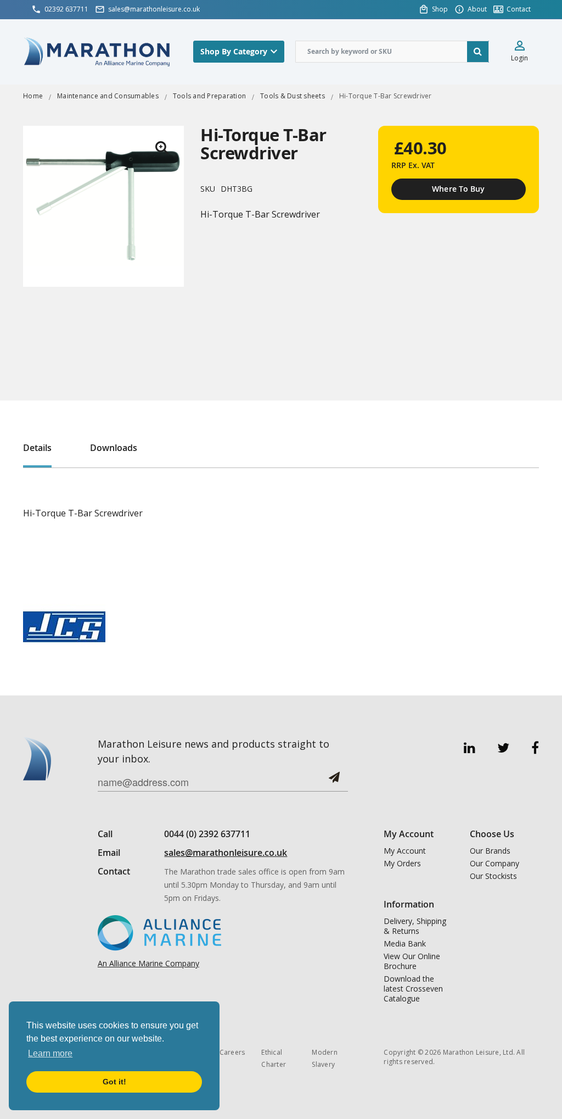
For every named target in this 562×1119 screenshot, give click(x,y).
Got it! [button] (114, 1081)
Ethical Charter (273, 1058)
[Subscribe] (334, 781)
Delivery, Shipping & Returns (415, 926)
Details (37, 448)
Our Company (494, 864)
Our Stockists (493, 876)
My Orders (402, 864)
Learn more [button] (50, 1053)
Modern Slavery (325, 1058)
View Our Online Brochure (412, 961)
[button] (162, 148)
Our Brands (490, 851)
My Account (405, 851)
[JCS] (64, 626)
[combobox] (392, 51)
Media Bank (405, 944)
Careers (232, 1052)
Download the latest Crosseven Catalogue (413, 989)
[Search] (478, 52)
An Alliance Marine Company (148, 963)
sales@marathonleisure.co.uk (225, 853)
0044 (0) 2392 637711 (207, 834)
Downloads (113, 448)
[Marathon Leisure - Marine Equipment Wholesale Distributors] (97, 51)
